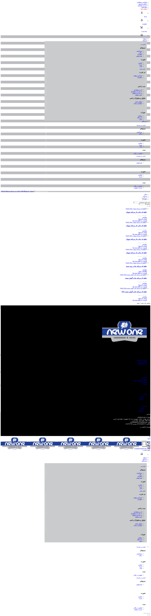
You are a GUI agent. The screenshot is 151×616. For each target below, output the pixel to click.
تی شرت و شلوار (137, 93)
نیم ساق (139, 117)
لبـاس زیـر (143, 44)
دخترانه (145, 406)
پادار (141, 66)
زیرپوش (141, 399)
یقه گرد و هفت (137, 75)
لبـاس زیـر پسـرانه (141, 125)
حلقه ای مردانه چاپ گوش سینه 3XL (134, 292)
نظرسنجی (144, 7)
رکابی (140, 52)
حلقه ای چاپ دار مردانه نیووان (136, 212)
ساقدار (140, 116)
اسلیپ (140, 63)
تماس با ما (144, 9)
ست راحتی (143, 382)
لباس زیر (144, 377)
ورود (149, 438)
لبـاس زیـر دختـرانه (140, 156)
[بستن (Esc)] (149, 613)
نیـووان (145, 38)
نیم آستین (139, 51)
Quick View (129, 208)
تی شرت (144, 197)
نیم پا (140, 64)
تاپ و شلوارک (138, 90)
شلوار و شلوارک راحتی (140, 380)
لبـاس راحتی (142, 69)
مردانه (145, 196)
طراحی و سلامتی (142, 2)
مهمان (142, 448)
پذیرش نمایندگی (142, 5)
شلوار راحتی (138, 101)
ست (142, 396)
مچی (140, 119)
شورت (141, 397)
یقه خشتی (139, 56)
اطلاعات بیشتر (142, 271)
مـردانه (145, 40)
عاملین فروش (143, 4)
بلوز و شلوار (138, 95)
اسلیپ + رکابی (137, 153)
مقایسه (145, 217)
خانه (145, 194)
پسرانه (145, 394)
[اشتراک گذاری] (148, 613)
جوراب (145, 384)
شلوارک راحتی (138, 103)
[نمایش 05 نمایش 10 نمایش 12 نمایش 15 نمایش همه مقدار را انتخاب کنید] (144, 204)
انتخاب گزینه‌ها (143, 219)
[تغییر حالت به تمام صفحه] (146, 613)
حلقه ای (139, 54)
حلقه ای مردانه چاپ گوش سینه (136, 278)
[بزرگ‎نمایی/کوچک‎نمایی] (144, 613)
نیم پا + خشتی (138, 188)
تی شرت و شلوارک (136, 91)
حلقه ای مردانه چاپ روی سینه (136, 266)
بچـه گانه (144, 121)
